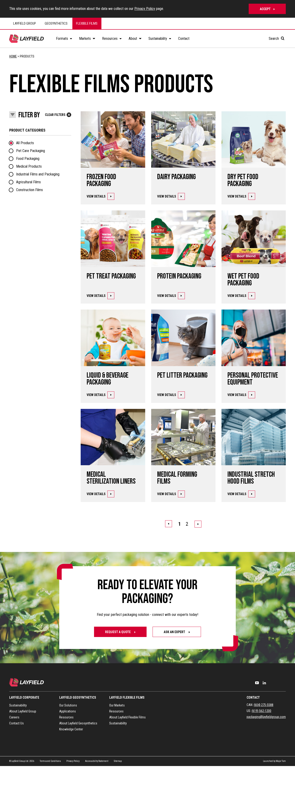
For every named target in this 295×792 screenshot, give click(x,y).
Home (13, 56)
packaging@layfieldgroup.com (266, 717)
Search (274, 38)
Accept (265, 9)
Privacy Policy (144, 8)
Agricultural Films (28, 182)
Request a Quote (118, 632)
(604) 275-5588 (263, 705)
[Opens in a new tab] (257, 683)
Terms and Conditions (50, 761)
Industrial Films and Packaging (37, 174)
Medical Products (29, 166)
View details (96, 196)
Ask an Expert (175, 632)
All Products (25, 143)
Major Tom (281, 761)
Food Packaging (27, 158)
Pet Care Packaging (30, 151)
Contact (253, 697)
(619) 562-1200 (261, 711)
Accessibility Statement (96, 761)
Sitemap (118, 761)
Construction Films (29, 190)
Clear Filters (55, 115)
